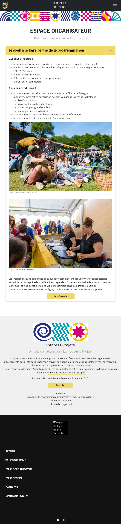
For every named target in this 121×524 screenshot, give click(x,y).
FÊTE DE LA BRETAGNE (59, 5)
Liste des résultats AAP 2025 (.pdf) (66, 372)
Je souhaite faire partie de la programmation (46, 50)
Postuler (61, 385)
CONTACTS (12, 487)
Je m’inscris (60, 296)
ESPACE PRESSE (14, 478)
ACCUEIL (10, 451)
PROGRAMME (18, 460)
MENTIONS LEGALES (17, 496)
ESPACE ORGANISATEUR (19, 469)
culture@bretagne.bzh (60, 403)
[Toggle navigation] (115, 6)
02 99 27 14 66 (62, 400)
